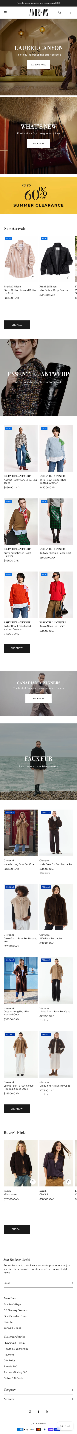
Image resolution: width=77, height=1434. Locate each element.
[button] (60, 12)
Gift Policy (10, 1360)
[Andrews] (38, 12)
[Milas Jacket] (21, 1163)
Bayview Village (12, 1304)
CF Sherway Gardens (15, 1310)
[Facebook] (38, 1412)
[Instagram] (30, 1412)
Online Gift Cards (13, 1378)
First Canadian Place (15, 1316)
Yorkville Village (12, 1327)
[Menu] (8, 12)
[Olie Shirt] (56, 1163)
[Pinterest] (47, 1412)
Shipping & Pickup (14, 1342)
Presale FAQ (10, 1366)
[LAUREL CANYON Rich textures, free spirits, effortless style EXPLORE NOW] (38, 23)
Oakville (8, 1321)
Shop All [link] (17, 325)
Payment (9, 1354)
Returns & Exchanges (16, 1348)
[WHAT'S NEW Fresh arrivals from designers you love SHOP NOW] (38, 101)
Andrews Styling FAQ (15, 1372)
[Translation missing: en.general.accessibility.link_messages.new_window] (38, 195)
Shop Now (17, 648)
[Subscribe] (68, 1282)
